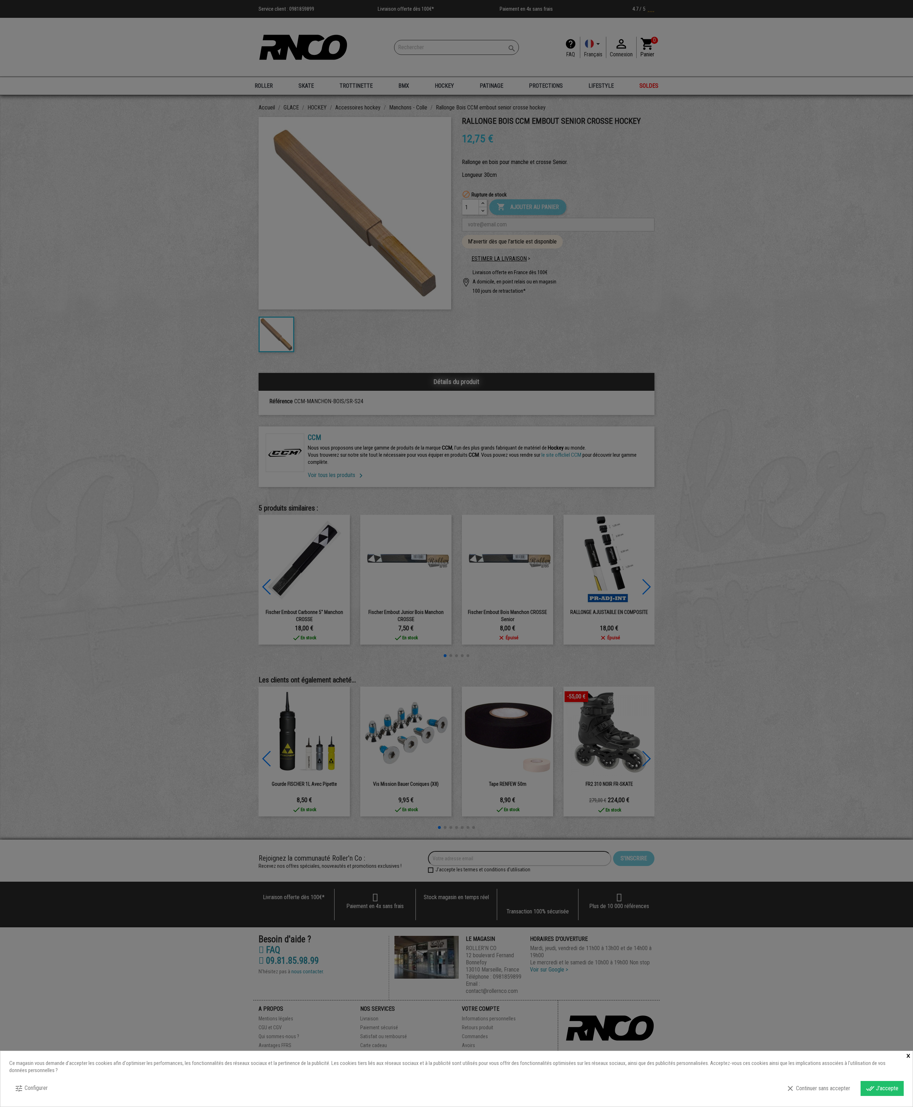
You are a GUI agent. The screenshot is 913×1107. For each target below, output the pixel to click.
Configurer (31, 1088)
